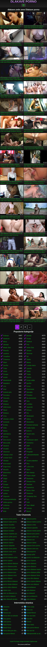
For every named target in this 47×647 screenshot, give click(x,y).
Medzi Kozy (7, 628)
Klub (4, 511)
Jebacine (6, 607)
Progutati (29, 452)
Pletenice (29, 493)
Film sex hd (30, 630)
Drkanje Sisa (30, 481)
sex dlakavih (30, 593)
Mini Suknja (30, 472)
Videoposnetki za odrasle (34, 633)
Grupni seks (30, 434)
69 (27, 458)
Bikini (28, 469)
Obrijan (28, 350)
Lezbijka (29, 404)
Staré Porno (7, 625)
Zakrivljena (7, 434)
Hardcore (6, 339)
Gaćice (28, 377)
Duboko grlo (7, 392)
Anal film (29, 619)
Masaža (6, 469)
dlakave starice (8, 543)
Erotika (5, 425)
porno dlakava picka (10, 566)
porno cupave (8, 560)
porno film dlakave (32, 578)
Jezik (5, 481)
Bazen (28, 511)
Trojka (28, 374)
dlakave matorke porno (11, 534)
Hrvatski (6, 449)
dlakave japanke (32, 528)
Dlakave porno (24, 1)
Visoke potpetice (32, 461)
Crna (5, 416)
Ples (27, 464)
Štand (5, 410)
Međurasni (30, 416)
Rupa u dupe (30, 475)
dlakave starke (31, 543)
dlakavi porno (7, 554)
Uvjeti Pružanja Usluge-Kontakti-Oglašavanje (23, 641)
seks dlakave (30, 590)
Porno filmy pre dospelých (11, 630)
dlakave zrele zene (9, 551)
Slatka (28, 359)
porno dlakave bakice (10, 569)
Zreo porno (7, 619)
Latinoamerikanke (32, 455)
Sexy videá (30, 625)
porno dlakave (31, 566)
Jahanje (6, 344)
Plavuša (6, 350)
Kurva (28, 386)
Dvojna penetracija (9, 499)
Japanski (29, 407)
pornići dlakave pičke (10, 557)
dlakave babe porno (10, 522)
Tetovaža (6, 398)
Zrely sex (29, 610)
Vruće (5, 371)
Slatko (28, 371)
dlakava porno (31, 519)
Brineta (28, 336)
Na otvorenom (31, 398)
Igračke (28, 383)
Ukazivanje (30, 389)
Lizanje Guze (7, 458)
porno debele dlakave (10, 563)
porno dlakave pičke (33, 572)
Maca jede (6, 443)
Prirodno (29, 395)
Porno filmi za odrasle (10, 616)
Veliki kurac (7, 407)
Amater (5, 401)
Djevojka (29, 392)
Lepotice (6, 353)
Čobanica (6, 359)
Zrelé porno (7, 622)
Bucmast (6, 508)
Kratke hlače (30, 428)
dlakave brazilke (8, 525)
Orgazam (6, 496)
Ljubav (5, 493)
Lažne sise (30, 467)
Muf (27, 437)
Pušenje (6, 336)
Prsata (28, 339)
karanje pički (30, 554)
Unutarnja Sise (31, 496)
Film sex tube (30, 616)
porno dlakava (31, 563)
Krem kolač (7, 464)
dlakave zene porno (10, 549)
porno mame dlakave (33, 581)
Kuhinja (29, 508)
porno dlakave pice (9, 572)
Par (27, 413)
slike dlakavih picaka (10, 599)
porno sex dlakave (32, 584)
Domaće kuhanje (32, 425)
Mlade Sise (7, 347)
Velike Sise (30, 347)
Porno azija (30, 607)
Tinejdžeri (6, 356)
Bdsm (5, 475)
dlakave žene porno (33, 546)
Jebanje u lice (8, 455)
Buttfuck (29, 341)
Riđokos (6, 413)
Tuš (27, 499)
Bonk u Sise (30, 490)
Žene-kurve (7, 440)
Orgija (5, 478)
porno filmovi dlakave (10, 581)
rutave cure (7, 590)
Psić (27, 344)
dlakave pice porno (32, 534)
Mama (28, 362)
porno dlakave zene (10, 575)
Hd (27, 356)
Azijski (5, 377)
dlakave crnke (31, 525)
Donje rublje (30, 380)
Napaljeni (6, 383)
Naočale (29, 484)
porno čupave (31, 560)
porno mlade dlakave (10, 584)
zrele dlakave (31, 599)
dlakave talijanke (9, 546)
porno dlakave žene (33, 575)
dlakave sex (30, 540)
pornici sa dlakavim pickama (34, 557)
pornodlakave (31, 587)
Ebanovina (7, 472)
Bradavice (29, 478)
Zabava (29, 449)
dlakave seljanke (9, 540)
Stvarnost (6, 452)
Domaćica (29, 443)
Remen (5, 437)
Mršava (28, 410)
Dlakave (6, 404)
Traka (5, 368)
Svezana (6, 490)
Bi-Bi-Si (29, 431)
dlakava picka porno (10, 519)
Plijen (5, 362)
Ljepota (29, 368)
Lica (4, 386)
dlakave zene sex (32, 549)
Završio (5, 365)
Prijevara (6, 487)
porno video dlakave (10, 587)
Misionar (29, 353)
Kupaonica (30, 487)
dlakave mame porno (33, 531)
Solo (28, 401)
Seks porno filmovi (32, 628)
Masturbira (30, 422)
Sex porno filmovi (9, 633)
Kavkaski (6, 422)
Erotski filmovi (31, 613)
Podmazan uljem (32, 440)
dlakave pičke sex (32, 537)
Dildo (5, 428)
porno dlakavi (7, 578)
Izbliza (28, 419)
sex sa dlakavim (31, 596)
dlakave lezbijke (8, 531)
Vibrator (6, 461)
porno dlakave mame (33, 569)
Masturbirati (7, 380)
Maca (5, 341)
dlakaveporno (31, 551)
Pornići (28, 622)
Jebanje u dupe (8, 419)
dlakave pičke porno (10, 537)
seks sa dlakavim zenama (11, 593)
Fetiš (28, 502)
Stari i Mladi (30, 505)
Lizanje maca (31, 365)
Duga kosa (7, 467)
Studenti (6, 446)
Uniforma (6, 505)
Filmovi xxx (7, 613)
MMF (28, 446)
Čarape (5, 374)
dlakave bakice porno (33, 522)
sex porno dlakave (9, 596)
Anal (4, 389)
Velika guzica (7, 502)
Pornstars (6, 395)
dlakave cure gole (9, 528)
